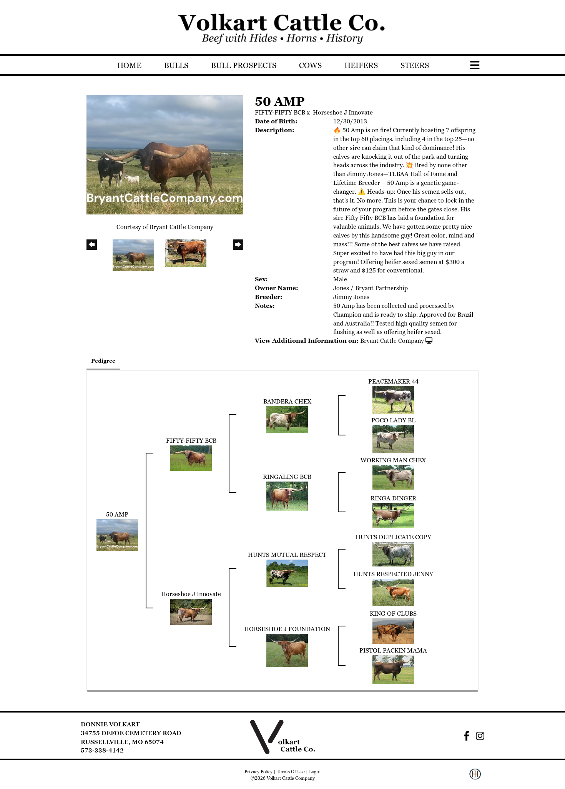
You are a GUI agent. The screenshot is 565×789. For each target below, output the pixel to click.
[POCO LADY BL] (393, 438)
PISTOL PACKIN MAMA (393, 650)
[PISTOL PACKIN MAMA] (393, 669)
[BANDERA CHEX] (287, 419)
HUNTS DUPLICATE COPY (393, 537)
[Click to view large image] (164, 154)
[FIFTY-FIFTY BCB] (191, 457)
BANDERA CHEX (287, 401)
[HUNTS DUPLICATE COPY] (393, 553)
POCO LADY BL (393, 420)
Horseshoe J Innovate (343, 112)
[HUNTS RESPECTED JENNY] (393, 592)
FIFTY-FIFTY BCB (280, 112)
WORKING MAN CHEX (393, 460)
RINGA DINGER (393, 498)
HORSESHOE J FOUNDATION (287, 629)
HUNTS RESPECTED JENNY (393, 574)
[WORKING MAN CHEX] (393, 476)
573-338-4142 (102, 750)
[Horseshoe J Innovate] (191, 611)
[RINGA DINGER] (393, 515)
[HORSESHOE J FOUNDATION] (287, 650)
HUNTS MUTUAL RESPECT (287, 555)
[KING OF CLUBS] (393, 630)
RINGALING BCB (287, 477)
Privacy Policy (258, 772)
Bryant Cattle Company (392, 341)
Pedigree (103, 360)
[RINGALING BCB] (287, 496)
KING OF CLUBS (393, 614)
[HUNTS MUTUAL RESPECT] (287, 572)
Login (315, 772)
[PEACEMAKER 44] (393, 399)
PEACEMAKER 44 (393, 381)
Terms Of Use (291, 772)
